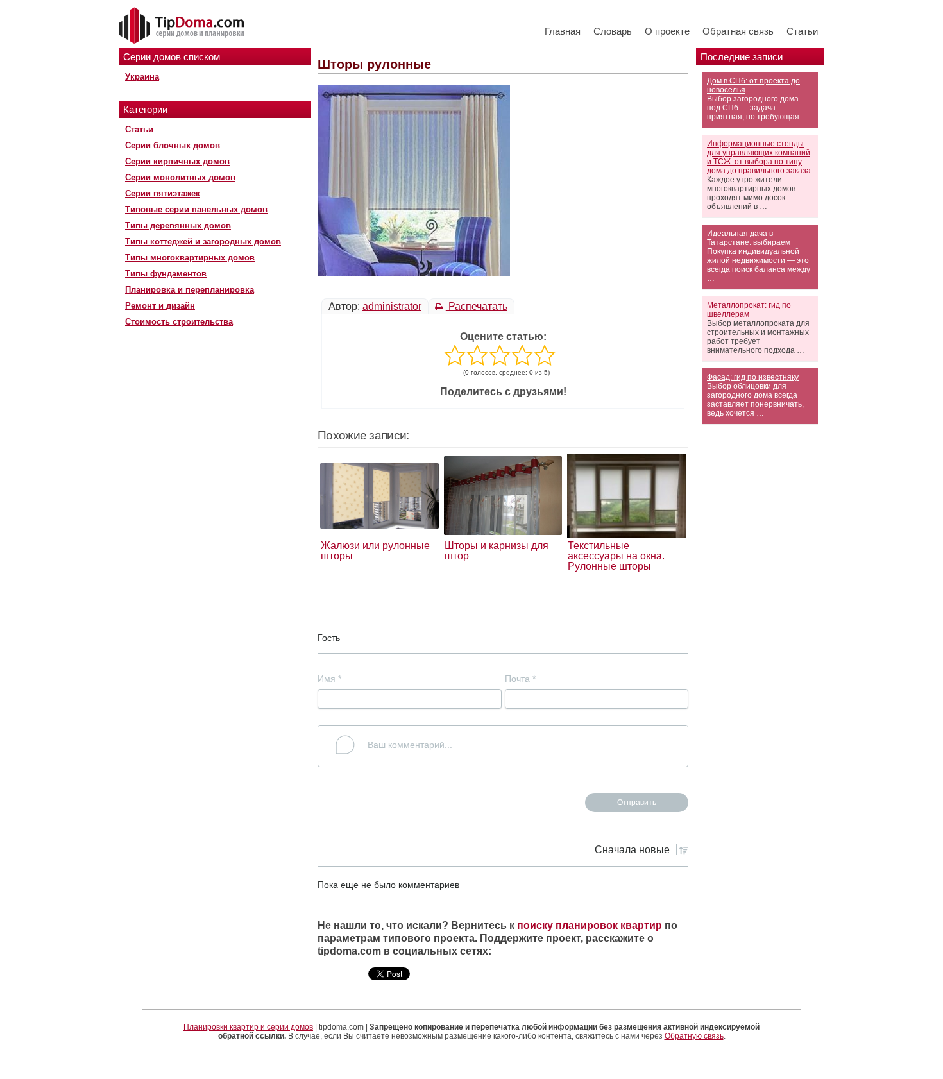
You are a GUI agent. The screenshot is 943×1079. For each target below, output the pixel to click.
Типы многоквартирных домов (190, 257)
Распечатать (476, 306)
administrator (391, 306)
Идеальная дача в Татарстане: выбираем (748, 238)
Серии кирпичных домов (177, 161)
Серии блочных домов (172, 145)
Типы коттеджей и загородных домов (203, 241)
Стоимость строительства (179, 322)
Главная (563, 31)
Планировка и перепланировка (189, 289)
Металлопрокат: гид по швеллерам (749, 310)
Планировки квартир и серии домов (248, 1027)
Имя (329, 679)
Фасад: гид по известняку (753, 377)
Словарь (612, 31)
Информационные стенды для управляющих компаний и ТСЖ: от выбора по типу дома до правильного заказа (759, 157)
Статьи (802, 31)
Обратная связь (738, 31)
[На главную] (183, 26)
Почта (520, 679)
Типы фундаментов (166, 273)
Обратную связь (694, 1036)
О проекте (667, 31)
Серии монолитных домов (180, 177)
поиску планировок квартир (589, 925)
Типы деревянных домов (178, 225)
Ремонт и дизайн (160, 305)
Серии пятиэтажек (162, 193)
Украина (142, 76)
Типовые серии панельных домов (196, 209)
